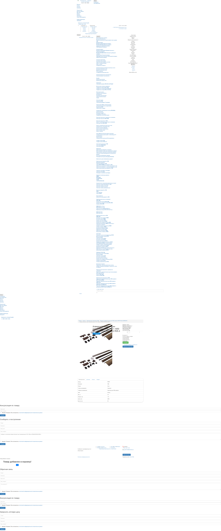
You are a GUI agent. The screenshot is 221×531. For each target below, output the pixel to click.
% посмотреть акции (122, 28)
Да (131, 64)
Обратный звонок (126, 454)
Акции (80, 293)
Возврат (98, 379)
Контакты (104, 447)
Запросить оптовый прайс (83, 23)
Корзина (133, 70)
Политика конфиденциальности (84, 456)
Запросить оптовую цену (128, 346)
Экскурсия (79, 20)
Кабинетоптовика (133, 66)
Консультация (96, 333)
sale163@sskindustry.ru (129, 449)
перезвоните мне (123, 27)
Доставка (88, 379)
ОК (17, 465)
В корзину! (125, 342)
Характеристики (82, 379)
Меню (95, 0)
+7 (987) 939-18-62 (82, 24)
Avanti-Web (132, 456)
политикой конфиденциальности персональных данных (30, 412)
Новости (98, 447)
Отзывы (101, 447)
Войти (133, 68)
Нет (134, 64)
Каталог (78, 34)
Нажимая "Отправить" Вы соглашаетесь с (22, 412)
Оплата (93, 379)
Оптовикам (113, 447)
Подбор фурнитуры (81, 19)
